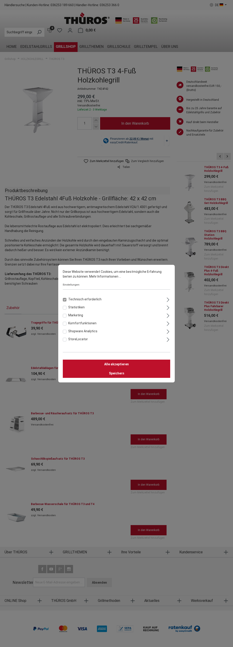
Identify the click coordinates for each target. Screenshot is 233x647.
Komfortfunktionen (82, 323)
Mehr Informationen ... (105, 276)
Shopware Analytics (82, 331)
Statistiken (76, 307)
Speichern (116, 373)
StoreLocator (78, 339)
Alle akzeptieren (116, 364)
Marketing (75, 315)
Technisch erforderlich (84, 299)
